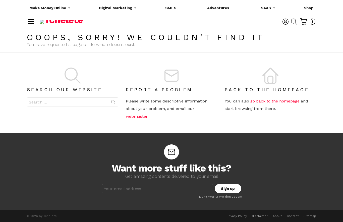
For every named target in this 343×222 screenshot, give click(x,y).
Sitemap (310, 216)
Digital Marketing (115, 8)
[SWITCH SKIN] (313, 22)
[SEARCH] (294, 22)
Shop (309, 8)
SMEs (170, 8)
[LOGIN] (285, 22)
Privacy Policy (237, 216)
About (277, 216)
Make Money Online (47, 8)
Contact (293, 216)
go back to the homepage (275, 101)
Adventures (218, 8)
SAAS (266, 8)
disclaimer (260, 216)
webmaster (136, 116)
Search (113, 102)
